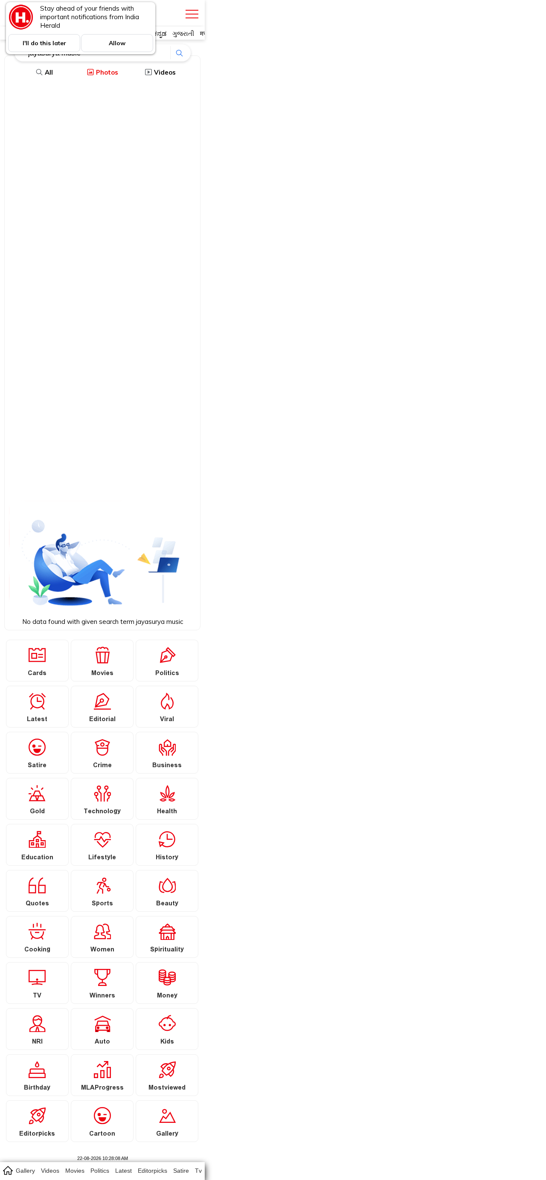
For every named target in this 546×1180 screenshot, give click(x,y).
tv (198, 1170)
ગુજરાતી (183, 33)
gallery (25, 1170)
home (7, 1170)
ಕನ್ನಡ (159, 33)
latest (123, 1170)
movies (74, 1170)
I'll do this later (44, 43)
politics (99, 1170)
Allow (117, 43)
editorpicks (152, 1170)
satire (181, 1170)
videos (50, 1170)
